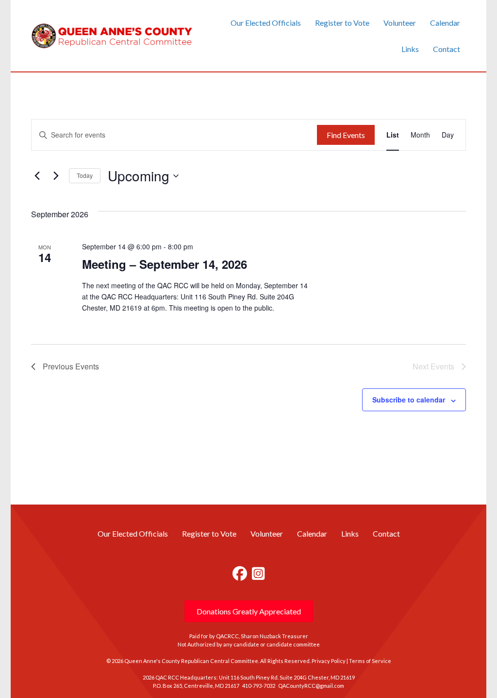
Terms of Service (370, 661)
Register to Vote (342, 22)
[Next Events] (56, 176)
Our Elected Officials (266, 22)
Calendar (445, 22)
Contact (446, 48)
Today (85, 175)
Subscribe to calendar (408, 399)
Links (410, 48)
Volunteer (399, 22)
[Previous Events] (37, 176)
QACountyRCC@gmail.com (311, 685)
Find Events (346, 135)
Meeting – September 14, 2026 (164, 264)
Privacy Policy (329, 661)
